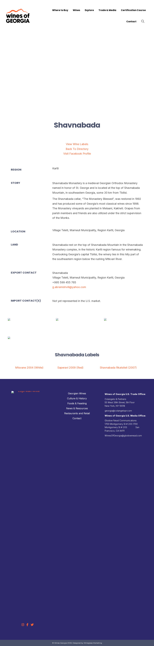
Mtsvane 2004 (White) (29, 367)
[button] (143, 21)
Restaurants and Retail (77, 413)
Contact (131, 21)
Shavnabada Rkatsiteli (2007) (118, 367)
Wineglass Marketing (93, 643)
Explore (89, 10)
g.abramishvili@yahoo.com (69, 287)
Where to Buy (60, 10)
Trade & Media (107, 10)
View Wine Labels (77, 144)
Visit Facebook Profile (77, 153)
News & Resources (77, 408)
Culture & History (77, 398)
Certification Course (133, 10)
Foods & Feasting (77, 403)
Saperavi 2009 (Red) (70, 367)
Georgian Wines (77, 393)
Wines (76, 10)
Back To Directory (77, 148)
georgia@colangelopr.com (118, 410)
